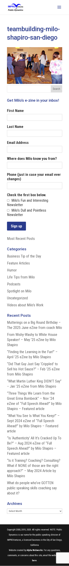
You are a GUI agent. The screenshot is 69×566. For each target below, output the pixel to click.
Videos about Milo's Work (25, 305)
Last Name (15, 126)
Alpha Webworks (35, 550)
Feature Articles (18, 263)
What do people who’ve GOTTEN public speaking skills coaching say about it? (32, 488)
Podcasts (13, 284)
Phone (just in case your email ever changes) (34, 176)
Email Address (18, 142)
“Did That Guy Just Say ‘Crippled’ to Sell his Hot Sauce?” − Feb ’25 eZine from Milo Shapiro (33, 369)
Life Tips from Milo (21, 277)
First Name (15, 110)
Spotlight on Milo (19, 291)
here (34, 560)
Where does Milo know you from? (32, 158)
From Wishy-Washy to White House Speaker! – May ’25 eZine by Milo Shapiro (32, 339)
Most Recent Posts (21, 238)
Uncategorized (17, 298)
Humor (12, 270)
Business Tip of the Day (24, 256)
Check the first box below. (26, 195)
